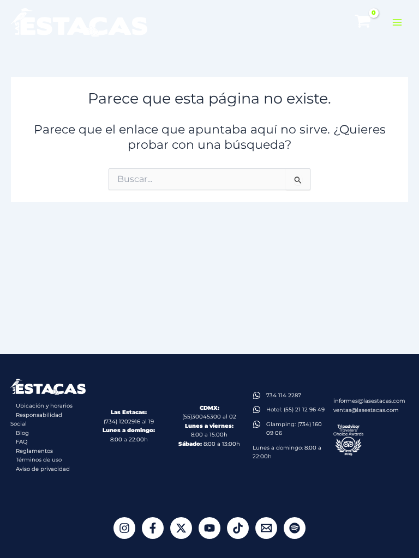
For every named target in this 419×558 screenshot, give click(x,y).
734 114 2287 (283, 395)
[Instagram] (124, 528)
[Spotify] (295, 528)
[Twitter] (181, 528)
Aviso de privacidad (43, 468)
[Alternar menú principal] (397, 22)
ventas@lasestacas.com (366, 410)
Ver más (378, 534)
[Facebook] (153, 528)
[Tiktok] (238, 528)
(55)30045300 (201, 416)
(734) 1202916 (122, 421)
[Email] (266, 528)
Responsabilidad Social (36, 419)
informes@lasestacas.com (369, 400)
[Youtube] (209, 528)
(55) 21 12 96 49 (304, 409)
